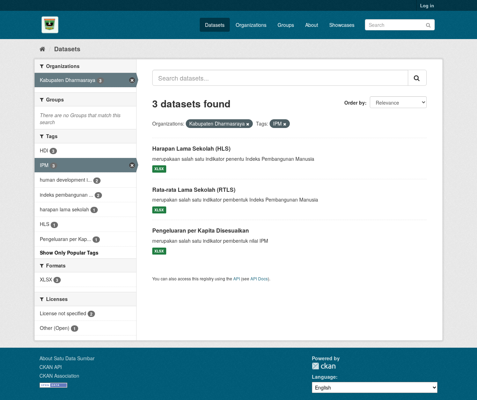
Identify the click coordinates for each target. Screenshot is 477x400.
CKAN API (50, 366)
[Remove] (247, 124)
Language (324, 376)
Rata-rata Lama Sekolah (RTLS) (193, 190)
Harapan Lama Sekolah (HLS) (191, 148)
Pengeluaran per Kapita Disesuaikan (200, 230)
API (236, 278)
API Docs (259, 278)
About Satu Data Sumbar (67, 358)
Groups (286, 24)
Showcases (341, 24)
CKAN (324, 366)
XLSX (159, 169)
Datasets (215, 24)
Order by (354, 102)
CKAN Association (59, 375)
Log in (427, 5)
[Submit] (428, 24)
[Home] (42, 48)
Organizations (251, 24)
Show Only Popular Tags (69, 252)
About (311, 24)
